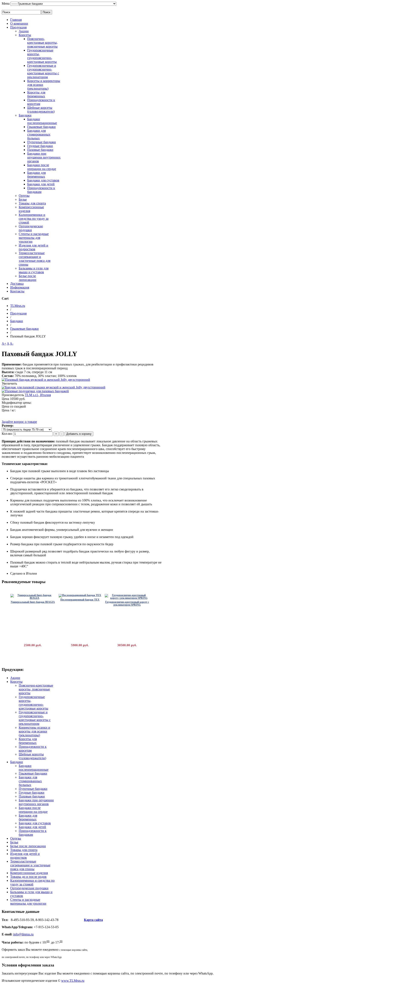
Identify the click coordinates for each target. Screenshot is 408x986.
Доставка (17, 283)
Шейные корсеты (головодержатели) (41, 109)
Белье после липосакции (27, 278)
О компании (19, 23)
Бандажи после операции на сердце (41, 167)
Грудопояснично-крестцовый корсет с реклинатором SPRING (127, 603)
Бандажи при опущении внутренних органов (44, 157)
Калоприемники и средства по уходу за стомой (33, 218)
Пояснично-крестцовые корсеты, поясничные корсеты (42, 42)
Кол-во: (7, 433)
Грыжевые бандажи (41, 127)
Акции (24, 31)
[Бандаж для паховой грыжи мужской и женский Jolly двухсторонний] (53, 387)
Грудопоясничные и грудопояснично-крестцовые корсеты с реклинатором (43, 71)
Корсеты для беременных (36, 94)
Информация (19, 287)
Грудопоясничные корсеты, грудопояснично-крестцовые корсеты (42, 56)
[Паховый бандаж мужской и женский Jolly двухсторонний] (46, 379)
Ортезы (24, 195)
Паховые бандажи (40, 150)
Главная (16, 19)
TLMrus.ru (17, 305)
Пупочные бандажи (41, 142)
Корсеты (25, 35)
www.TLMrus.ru (72, 980)
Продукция (18, 27)
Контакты (17, 291)
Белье (23, 199)
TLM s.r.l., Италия (38, 395)
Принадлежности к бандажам (41, 190)
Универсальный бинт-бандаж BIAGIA (33, 602)
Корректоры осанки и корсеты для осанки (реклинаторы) (34, 731)
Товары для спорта (32, 203)
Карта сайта (93, 920)
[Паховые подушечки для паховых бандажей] (35, 391)
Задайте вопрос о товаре (19, 422)
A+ (4, 343)
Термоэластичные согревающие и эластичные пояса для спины (34, 258)
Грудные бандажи (40, 146)
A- (11, 343)
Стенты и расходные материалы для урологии (34, 237)
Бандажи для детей (41, 184)
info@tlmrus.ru (23, 934)
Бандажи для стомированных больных (38, 134)
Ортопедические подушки (31, 228)
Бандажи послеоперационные (42, 121)
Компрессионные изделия (29, 873)
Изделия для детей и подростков (33, 247)
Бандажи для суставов (43, 180)
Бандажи (25, 115)
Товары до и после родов (28, 876)
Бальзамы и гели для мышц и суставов (33, 270)
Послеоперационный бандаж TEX (79, 599)
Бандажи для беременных (36, 174)
